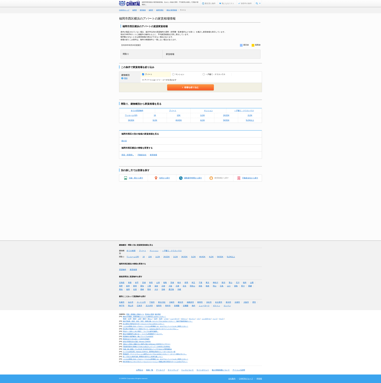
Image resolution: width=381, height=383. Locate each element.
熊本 (149, 289)
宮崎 (163, 289)
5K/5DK (226, 120)
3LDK (155, 120)
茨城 (172, 282)
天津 (160, 319)
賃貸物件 (122, 269)
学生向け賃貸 (149, 314)
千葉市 (152, 302)
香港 (124, 319)
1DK (178, 115)
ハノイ (215, 319)
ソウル (166, 319)
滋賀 (156, 286)
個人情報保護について (221, 370)
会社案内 (231, 379)
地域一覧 (149, 370)
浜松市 (209, 302)
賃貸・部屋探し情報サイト (135, 314)
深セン (150, 319)
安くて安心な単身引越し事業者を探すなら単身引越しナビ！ (143, 356)
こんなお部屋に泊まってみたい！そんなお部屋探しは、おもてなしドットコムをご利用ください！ (155, 326)
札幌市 (121, 302)
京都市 (237, 302)
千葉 (200, 282)
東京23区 (161, 302)
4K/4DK (178, 120)
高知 (121, 289)
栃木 (179, 282)
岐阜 (128, 286)
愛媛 (250, 286)
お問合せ (139, 370)
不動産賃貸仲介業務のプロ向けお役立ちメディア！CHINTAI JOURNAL (146, 346)
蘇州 (144, 319)
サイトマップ (173, 370)
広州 (155, 319)
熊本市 (168, 306)
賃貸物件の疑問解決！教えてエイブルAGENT (138, 336)
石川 (237, 282)
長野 (121, 286)
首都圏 (176, 306)
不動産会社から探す (250, 178)
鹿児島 (171, 289)
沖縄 (179, 289)
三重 (149, 286)
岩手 (137, 282)
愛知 (142, 286)
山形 (158, 282)
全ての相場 (131, 251)
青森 (130, 282)
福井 (244, 282)
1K (155, 115)
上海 (139, 319)
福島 (165, 282)
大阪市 (246, 302)
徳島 (236, 286)
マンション (208, 110)
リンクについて (187, 370)
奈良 (184, 286)
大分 (156, 289)
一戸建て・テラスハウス (244, 110)
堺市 (254, 302)
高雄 (134, 319)
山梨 (252, 282)
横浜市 (180, 302)
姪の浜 (124, 141)
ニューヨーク (204, 306)
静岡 (135, 286)
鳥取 (200, 286)
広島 (221, 286)
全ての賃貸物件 (137, 110)
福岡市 (159, 306)
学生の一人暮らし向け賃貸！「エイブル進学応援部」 (141, 331)
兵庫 (177, 286)
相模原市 (190, 302)
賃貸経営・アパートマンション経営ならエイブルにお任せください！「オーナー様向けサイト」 (155, 354)
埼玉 (193, 282)
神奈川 (215, 282)
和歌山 (192, 286)
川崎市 (171, 302)
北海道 (121, 282)
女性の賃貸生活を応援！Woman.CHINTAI (137, 341)
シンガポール (206, 319)
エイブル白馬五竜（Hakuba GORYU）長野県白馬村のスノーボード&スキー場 (149, 351)
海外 (193, 306)
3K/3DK (131, 120)
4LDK (202, 120)
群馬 (186, 282)
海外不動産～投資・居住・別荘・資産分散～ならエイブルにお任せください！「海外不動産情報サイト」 (158, 321)
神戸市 (121, 306)
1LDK (202, 115)
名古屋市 (218, 302)
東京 (207, 282)
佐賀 (135, 289)
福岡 (128, 289)
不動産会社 (142, 155)
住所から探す (164, 178)
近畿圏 (185, 306)
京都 (163, 286)
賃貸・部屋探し (127, 155)
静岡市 (200, 302)
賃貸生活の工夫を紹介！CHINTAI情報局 (136, 339)
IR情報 (259, 379)
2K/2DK (226, 115)
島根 (207, 286)
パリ (198, 319)
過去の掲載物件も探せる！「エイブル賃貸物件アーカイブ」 (143, 334)
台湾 (129, 319)
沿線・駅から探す (136, 178)
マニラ (221, 319)
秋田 (151, 282)
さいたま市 (141, 302)
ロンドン (227, 306)
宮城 (144, 282)
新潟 (223, 282)
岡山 (214, 286)
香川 (243, 286)
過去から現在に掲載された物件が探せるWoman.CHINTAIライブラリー (146, 344)
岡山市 (130, 306)
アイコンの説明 (238, 370)
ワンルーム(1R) (131, 115)
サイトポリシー (202, 370)
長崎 (142, 289)
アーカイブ (160, 370)
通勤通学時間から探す (193, 178)
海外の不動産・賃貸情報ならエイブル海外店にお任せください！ (144, 316)
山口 (229, 286)
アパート (172, 110)
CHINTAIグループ (246, 379)
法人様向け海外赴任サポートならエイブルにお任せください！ (143, 324)
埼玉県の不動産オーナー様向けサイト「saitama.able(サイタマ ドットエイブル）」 (151, 329)
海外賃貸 (158, 314)
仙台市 (130, 302)
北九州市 (149, 306)
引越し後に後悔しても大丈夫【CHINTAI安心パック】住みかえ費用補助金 (147, 349)
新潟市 (228, 302)
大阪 (170, 286)
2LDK (250, 115)
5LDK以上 (250, 120)
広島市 (139, 306)
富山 (230, 282)
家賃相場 (153, 155)
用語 (126, 78)
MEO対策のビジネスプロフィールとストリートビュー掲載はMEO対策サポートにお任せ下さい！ (155, 361)
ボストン (216, 306)
